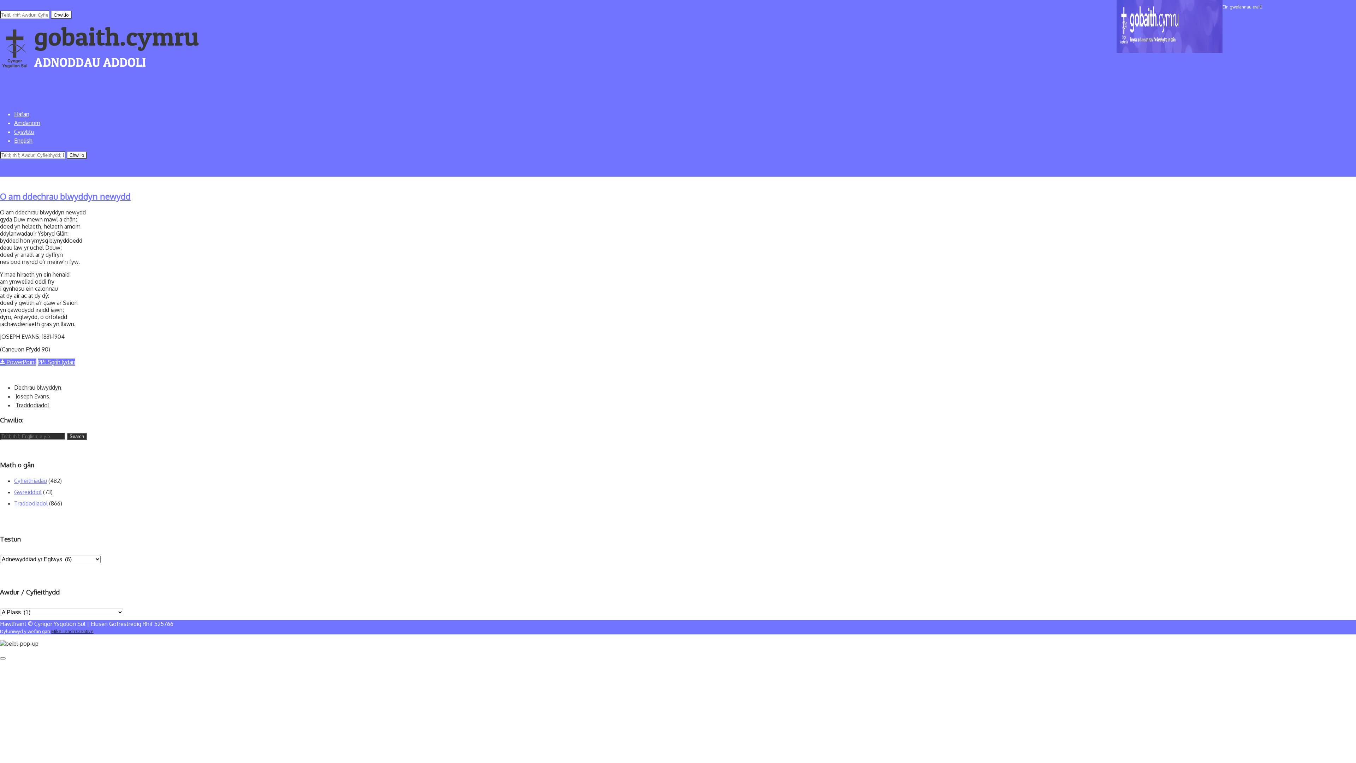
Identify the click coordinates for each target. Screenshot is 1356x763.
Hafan (21, 114)
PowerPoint (20, 362)
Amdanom (27, 122)
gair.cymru (1339, 7)
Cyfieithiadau (30, 480)
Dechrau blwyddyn (37, 387)
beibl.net (1312, 7)
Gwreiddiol (28, 492)
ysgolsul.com (1283, 7)
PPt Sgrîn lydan (56, 362)
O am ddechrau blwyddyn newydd (65, 196)
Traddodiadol (32, 405)
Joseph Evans (32, 396)
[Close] (3, 658)
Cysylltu (24, 131)
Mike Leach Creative (72, 631)
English (23, 140)
